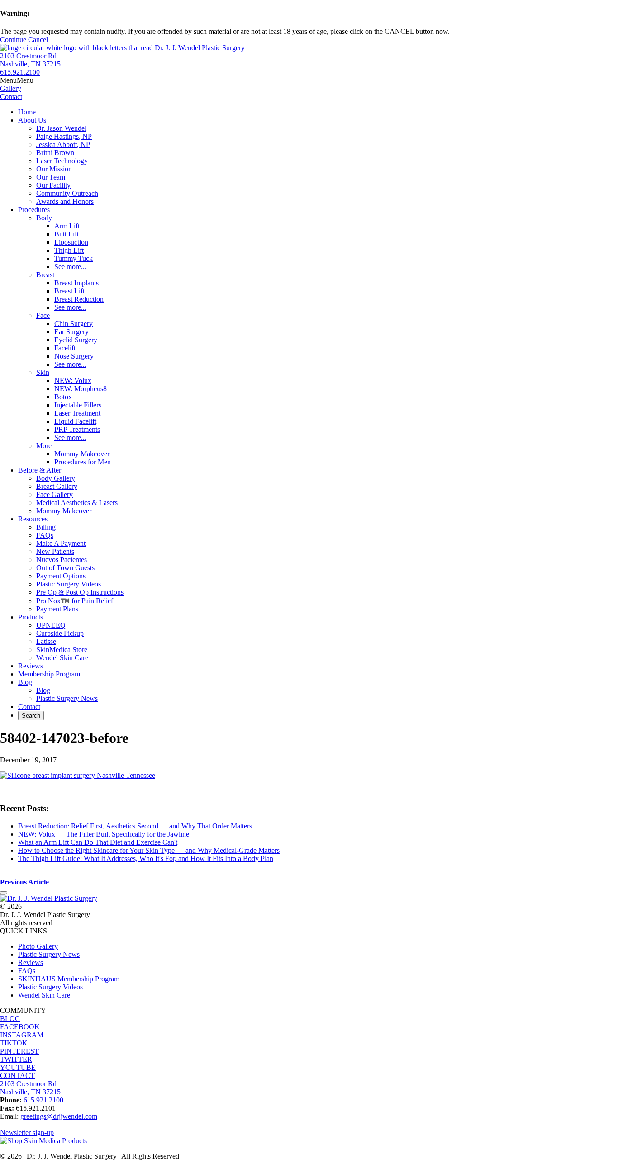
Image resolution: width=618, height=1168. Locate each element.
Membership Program (49, 674)
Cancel (38, 39)
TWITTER (16, 1059)
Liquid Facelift (75, 421)
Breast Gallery (56, 486)
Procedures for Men (82, 462)
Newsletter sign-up (27, 1132)
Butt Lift (66, 234)
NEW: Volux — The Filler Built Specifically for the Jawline (103, 834)
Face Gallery (54, 494)
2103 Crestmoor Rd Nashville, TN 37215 (30, 60)
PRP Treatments (77, 429)
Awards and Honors (65, 201)
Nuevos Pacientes (61, 559)
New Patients (55, 551)
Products (30, 617)
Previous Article (24, 882)
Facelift (65, 348)
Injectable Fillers (77, 405)
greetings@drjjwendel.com (58, 1116)
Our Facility (53, 185)
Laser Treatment (77, 413)
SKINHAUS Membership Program (68, 979)
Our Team (50, 177)
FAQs (44, 535)
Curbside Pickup (60, 633)
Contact (29, 706)
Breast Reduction (79, 299)
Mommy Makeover (81, 454)
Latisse (46, 641)
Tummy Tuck (73, 258)
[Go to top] (3, 892)
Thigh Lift (69, 250)
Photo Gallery (38, 946)
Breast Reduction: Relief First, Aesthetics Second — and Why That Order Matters (135, 826)
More (44, 445)
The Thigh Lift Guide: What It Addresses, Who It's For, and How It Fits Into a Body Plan (145, 858)
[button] (16, 80)
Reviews (30, 666)
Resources (33, 519)
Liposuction (71, 242)
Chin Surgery (73, 323)
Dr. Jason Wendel (61, 128)
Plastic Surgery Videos (68, 584)
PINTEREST (19, 1051)
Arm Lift (67, 226)
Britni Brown (55, 152)
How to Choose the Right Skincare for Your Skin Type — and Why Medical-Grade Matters (149, 850)
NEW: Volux (72, 380)
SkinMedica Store (61, 649)
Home (27, 112)
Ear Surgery (71, 332)
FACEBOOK (20, 1027)
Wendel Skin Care (62, 658)
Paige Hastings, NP (64, 136)
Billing (46, 527)
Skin (42, 372)
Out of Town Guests (65, 568)
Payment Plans (57, 609)
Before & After (39, 470)
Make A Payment (61, 543)
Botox (63, 397)
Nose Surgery (74, 356)
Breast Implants (76, 283)
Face (43, 315)
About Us (32, 120)
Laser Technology (62, 161)
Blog (25, 682)
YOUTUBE (18, 1067)
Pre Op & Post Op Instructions (80, 592)
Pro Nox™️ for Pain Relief (74, 601)
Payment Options (61, 576)
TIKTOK (14, 1043)
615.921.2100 (20, 72)
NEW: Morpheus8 (80, 388)
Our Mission (54, 169)
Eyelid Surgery (75, 340)
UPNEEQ (51, 625)
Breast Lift (69, 291)
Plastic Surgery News (67, 698)
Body (44, 218)
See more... (70, 266)
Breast (45, 275)
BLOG (10, 1018)
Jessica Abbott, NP (63, 144)
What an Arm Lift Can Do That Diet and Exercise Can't (97, 842)
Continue (13, 39)
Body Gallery (55, 478)
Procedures (34, 209)
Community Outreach (67, 193)
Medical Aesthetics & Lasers (77, 502)
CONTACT (17, 1075)
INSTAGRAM (21, 1035)
